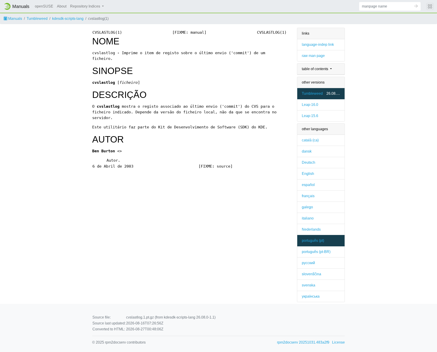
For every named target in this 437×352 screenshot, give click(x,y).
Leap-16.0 (310, 105)
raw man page (313, 56)
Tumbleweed (37, 18)
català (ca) (310, 140)
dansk (307, 151)
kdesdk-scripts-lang (68, 18)
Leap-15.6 (310, 116)
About (61, 6)
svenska (308, 285)
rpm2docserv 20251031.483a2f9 (303, 342)
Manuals (14, 18)
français (308, 196)
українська (311, 296)
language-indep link (318, 44)
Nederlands (311, 229)
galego (307, 207)
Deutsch (308, 162)
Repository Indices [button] (85, 6)
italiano (308, 218)
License (338, 342)
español (308, 185)
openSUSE (44, 6)
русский (308, 263)
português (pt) (313, 240)
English (308, 174)
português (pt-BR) (316, 252)
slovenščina (311, 274)
